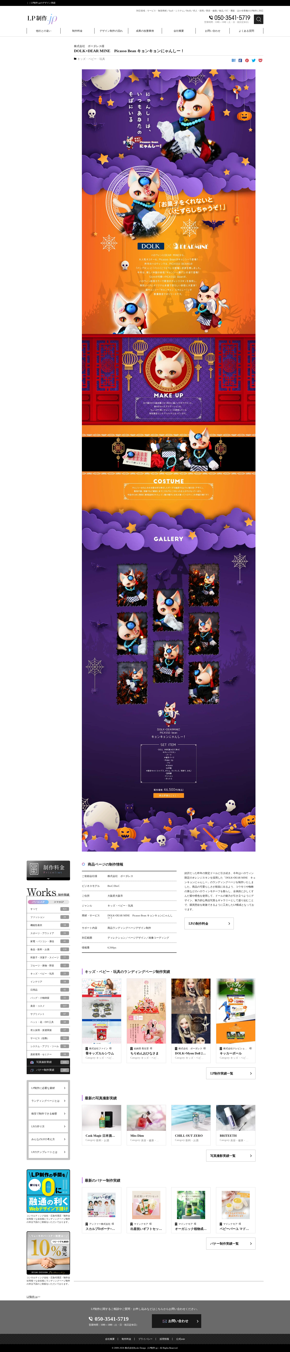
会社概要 (110, 1339)
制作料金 (126, 1339)
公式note (180, 1339)
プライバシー (145, 1339)
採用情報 (164, 1339)
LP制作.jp (32, 1296)
